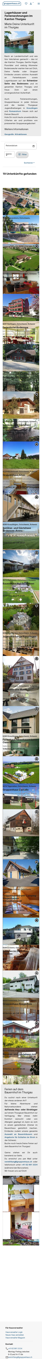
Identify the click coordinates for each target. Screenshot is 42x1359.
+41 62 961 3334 (29, 1165)
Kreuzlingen (32, 108)
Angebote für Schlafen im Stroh (20, 1137)
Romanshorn (15, 111)
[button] (32, 3)
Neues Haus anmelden (14, 1335)
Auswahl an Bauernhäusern (19, 1134)
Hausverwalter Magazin (15, 1338)
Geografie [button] (9, 134)
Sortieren (28, 163)
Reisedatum (11, 146)
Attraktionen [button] (21, 134)
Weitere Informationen (16, 129)
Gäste (9, 154)
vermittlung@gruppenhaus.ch (18, 1162)
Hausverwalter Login (14, 1332)
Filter (24, 154)
